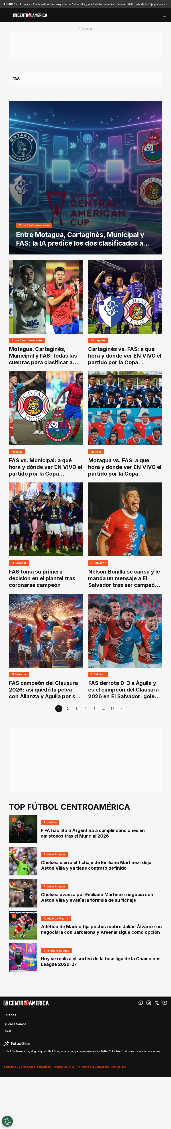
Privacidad (44, 1066)
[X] (156, 1002)
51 (112, 708)
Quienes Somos (15, 1024)
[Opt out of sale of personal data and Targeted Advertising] (7, 1121)
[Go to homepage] (30, 15)
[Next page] (121, 708)
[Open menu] (164, 15)
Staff (7, 1031)
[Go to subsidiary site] (85, 1043)
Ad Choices (118, 1066)
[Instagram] (148, 1002)
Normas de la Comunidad (93, 1066)
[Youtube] (164, 1002)
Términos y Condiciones (19, 1066)
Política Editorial (63, 1066)
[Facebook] (140, 1002)
